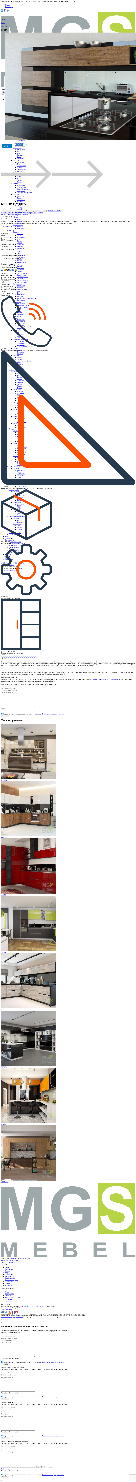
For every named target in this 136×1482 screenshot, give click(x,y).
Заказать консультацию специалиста (13, 211)
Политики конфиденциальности (53, 714)
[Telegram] (10, 270)
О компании (9, 1269)
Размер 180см (21, 486)
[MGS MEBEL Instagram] (9, 1313)
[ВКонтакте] (2, 270)
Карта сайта (9, 1281)
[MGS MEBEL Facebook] (13, 1313)
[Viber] (13, 270)
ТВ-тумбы (8, 1299)
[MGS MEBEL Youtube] (16, 1313)
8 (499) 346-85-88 (112, 679)
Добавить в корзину (54, 211)
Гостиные (8, 1295)
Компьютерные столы (12, 1297)
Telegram (14, 1258)
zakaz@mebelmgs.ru (7, 1310)
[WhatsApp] (16, 270)
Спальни (8, 1301)
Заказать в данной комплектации (36, 211)
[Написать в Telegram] (2, 11)
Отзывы (7, 5)
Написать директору (8, 1262)
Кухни (3, 23)
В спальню (20, 295)
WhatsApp (21, 1258)
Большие (20, 216)
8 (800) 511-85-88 (98, 679)
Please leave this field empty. (10, 1358)
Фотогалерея (9, 7)
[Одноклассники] (5, 270)
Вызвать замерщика (22, 213)
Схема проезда (10, 1278)
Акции (7, 1273)
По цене (15, 218)
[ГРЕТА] (77, 199)
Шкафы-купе (9, 1294)
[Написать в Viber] (5, 11)
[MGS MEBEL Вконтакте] (2, 1313)
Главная (3, 19)
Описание (8, 226)
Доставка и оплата (15, 542)
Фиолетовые (21, 141)
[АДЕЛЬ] (26, 199)
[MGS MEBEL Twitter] (6, 1313)
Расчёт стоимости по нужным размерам (14, 214)
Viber (29, 1258)
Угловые (20, 201)
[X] (7, 270)
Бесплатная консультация (9, 1260)
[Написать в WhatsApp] (7, 11)
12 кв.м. (19, 207)
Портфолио (9, 1274)
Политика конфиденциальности (12, 1317)
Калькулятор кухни (11, 1280)
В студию (4, 26)
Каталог (7, 1271)
